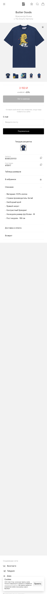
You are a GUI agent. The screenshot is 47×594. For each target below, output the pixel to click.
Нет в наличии (23, 99)
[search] (37, 4)
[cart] (43, 4)
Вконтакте (11, 566)
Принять (37, 584)
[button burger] (4, 4)
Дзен (9, 576)
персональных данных (11, 585)
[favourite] (31, 4)
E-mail (5, 117)
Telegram (11, 571)
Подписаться (23, 131)
